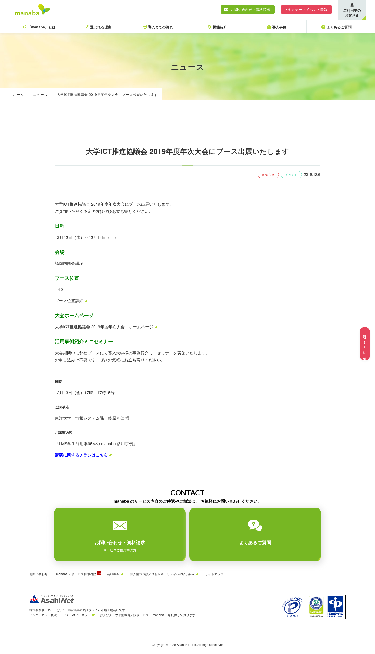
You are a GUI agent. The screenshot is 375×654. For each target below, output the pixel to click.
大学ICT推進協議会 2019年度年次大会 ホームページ (104, 327)
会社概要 (113, 574)
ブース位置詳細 (69, 301)
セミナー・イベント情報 (307, 9)
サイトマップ (214, 574)
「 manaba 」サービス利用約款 (74, 574)
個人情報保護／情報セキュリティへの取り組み (162, 574)
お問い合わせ (38, 574)
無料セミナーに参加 (364, 344)
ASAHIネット (81, 615)
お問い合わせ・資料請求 (250, 9)
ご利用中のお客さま (352, 13)
